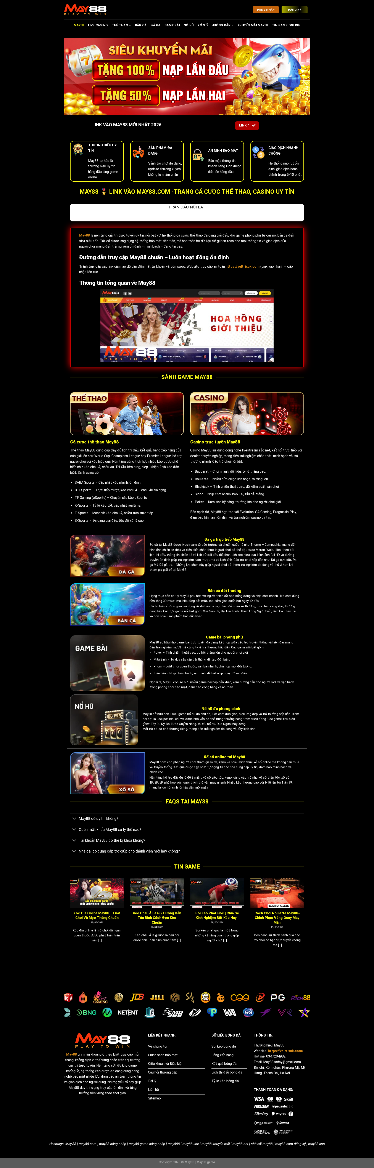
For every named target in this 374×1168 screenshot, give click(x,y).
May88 (79, 25)
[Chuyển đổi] (74, 819)
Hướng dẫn (221, 25)
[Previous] (69, 918)
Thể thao (120, 25)
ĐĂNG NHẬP (266, 9)
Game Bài (172, 25)
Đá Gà (155, 25)
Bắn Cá (141, 25)
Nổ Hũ (189, 25)
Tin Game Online (286, 25)
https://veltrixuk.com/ (285, 1051)
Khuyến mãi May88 (252, 25)
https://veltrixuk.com (243, 266)
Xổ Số (203, 25)
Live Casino (98, 25)
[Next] (304, 918)
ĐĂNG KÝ (294, 9)
